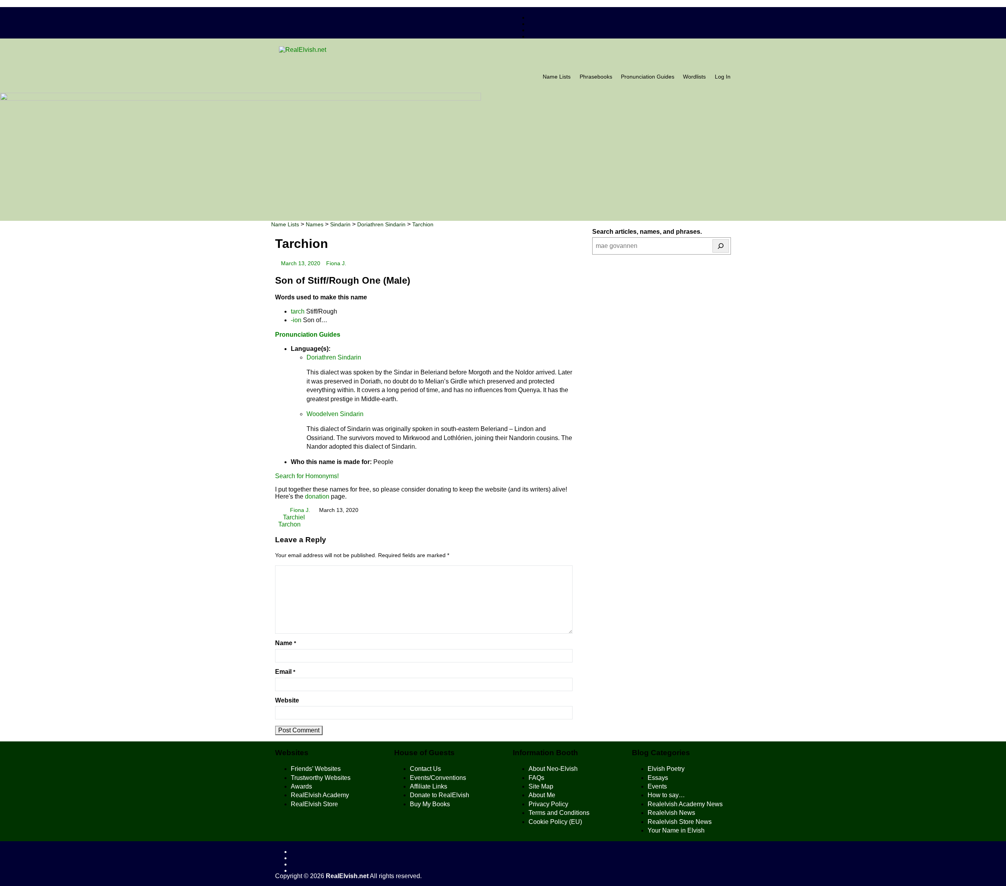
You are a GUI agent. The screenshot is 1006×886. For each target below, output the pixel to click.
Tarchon (289, 524)
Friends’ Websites (316, 768)
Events (657, 786)
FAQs (536, 777)
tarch (298, 311)
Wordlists (694, 77)
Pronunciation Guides (647, 77)
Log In (723, 77)
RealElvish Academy (320, 795)
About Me (542, 795)
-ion (296, 320)
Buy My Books (430, 804)
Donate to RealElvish (439, 795)
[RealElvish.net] (503, 49)
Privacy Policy (548, 804)
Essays (658, 777)
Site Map (541, 786)
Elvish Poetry (666, 768)
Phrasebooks (596, 77)
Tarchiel (293, 517)
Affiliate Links (428, 786)
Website (287, 700)
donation (317, 496)
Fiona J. (336, 263)
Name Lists (557, 77)
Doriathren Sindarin (334, 357)
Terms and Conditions (559, 812)
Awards (301, 786)
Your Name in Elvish (676, 830)
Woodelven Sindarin (335, 414)
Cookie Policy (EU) (555, 821)
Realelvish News (671, 812)
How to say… (666, 795)
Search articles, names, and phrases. (647, 231)
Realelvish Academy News (685, 804)
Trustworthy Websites (321, 777)
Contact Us (425, 768)
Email (285, 671)
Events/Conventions (438, 777)
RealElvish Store (314, 804)
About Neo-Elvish (553, 768)
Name (285, 643)
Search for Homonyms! (307, 476)
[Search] (720, 246)
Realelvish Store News (680, 821)
